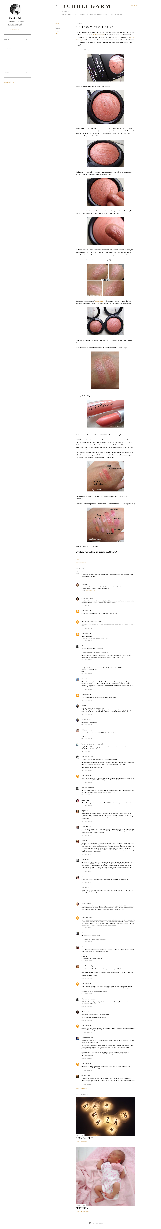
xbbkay (84, 800)
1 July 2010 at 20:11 (87, 805)
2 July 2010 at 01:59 (87, 993)
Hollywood (85, 730)
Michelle (84, 903)
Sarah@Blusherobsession (90, 621)
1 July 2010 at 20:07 (87, 782)
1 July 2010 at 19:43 (87, 714)
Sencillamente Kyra (88, 966)
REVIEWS (90, 14)
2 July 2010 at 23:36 (87, 1058)
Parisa (83, 572)
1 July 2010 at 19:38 (87, 673)
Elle (83, 679)
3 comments (83, 1141)
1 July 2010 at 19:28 (87, 579)
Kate (83, 584)
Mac (56, 33)
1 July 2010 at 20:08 (87, 795)
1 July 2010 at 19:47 (87, 751)
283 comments (84, 1211)
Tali (83, 705)
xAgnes (84, 811)
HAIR (76, 14)
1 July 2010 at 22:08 (87, 912)
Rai (83, 877)
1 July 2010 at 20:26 (87, 854)
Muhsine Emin (86, 646)
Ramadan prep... (85, 1138)
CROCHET (107, 14)
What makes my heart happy (91, 744)
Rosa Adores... (86, 1038)
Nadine (84, 859)
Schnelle (84, 1011)
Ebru (83, 840)
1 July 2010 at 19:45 (87, 724)
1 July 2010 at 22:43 (87, 927)
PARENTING (98, 14)
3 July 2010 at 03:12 (87, 1084)
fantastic (84, 1076)
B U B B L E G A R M (86, 6)
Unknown (85, 610)
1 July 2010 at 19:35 (87, 659)
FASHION (82, 14)
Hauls (57, 31)
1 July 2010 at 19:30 (87, 593)
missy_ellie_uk (86, 598)
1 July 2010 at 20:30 (87, 871)
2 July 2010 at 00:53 (87, 960)
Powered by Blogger (97, 1223)
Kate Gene (85, 826)
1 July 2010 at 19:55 (86, 770)
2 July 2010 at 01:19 (87, 978)
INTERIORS (115, 14)
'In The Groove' (98, 35)
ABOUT (64, 14)
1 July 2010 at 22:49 (87, 941)
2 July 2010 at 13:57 (87, 1006)
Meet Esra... (82, 1208)
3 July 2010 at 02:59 (87, 1070)
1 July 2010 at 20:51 (87, 882)
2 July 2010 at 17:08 (87, 1032)
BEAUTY (71, 14)
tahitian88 (85, 917)
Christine (84, 947)
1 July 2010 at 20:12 (87, 821)
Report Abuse (9, 82)
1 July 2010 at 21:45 (87, 898)
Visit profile (16, 30)
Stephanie (85, 719)
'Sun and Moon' (100, 301)
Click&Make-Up (90, 590)
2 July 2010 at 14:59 (87, 1020)
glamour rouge (86, 933)
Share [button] (57, 23)
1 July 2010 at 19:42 (87, 689)
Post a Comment (81, 1088)
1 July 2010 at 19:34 (87, 628)
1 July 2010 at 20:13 (87, 835)
